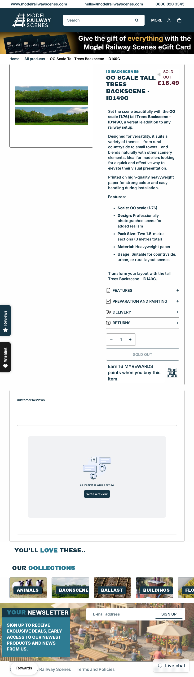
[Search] (137, 20)
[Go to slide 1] (94, 49)
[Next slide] (179, 587)
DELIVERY (122, 312)
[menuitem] (157, 20)
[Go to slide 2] (99, 49)
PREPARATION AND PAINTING (140, 301)
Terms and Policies (96, 669)
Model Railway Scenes (48, 669)
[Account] (169, 20)
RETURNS (121, 322)
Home (14, 59)
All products (34, 59)
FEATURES (122, 290)
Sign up (168, 614)
